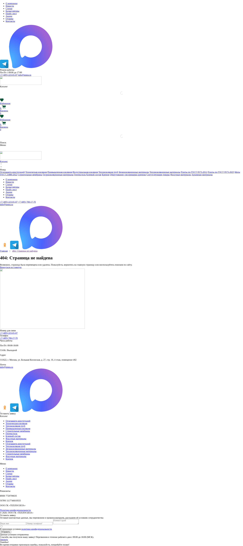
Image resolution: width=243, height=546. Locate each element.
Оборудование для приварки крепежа (128, 174)
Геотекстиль (80, 174)
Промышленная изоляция (59, 172)
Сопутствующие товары (158, 174)
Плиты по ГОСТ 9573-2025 (221, 172)
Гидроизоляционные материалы (58, 174)
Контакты (10, 21)
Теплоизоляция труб (108, 172)
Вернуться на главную (11, 267)
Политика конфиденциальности (15, 510)
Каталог (4, 161)
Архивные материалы (202, 174)
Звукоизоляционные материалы (134, 172)
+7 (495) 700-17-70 (27, 202)
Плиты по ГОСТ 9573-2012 (194, 172)
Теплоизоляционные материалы (164, 172)
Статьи (9, 8)
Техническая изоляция (36, 172)
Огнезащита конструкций (12, 172)
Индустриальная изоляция (85, 172)
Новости (10, 6)
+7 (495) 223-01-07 (9, 75)
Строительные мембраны (30, 174)
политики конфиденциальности (36, 529)
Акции (9, 16)
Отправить (5, 532)
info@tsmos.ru (24, 75)
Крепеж (105, 174)
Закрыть (4, 539)
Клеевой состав (93, 174)
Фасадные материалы (180, 174)
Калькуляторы (12, 11)
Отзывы (9, 18)
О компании (11, 3)
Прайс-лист (11, 13)
